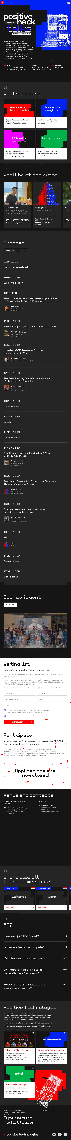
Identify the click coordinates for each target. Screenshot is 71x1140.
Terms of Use (19, 710)
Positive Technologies (11, 1014)
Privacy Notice (37, 712)
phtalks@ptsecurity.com (50, 811)
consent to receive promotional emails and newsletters (31, 716)
